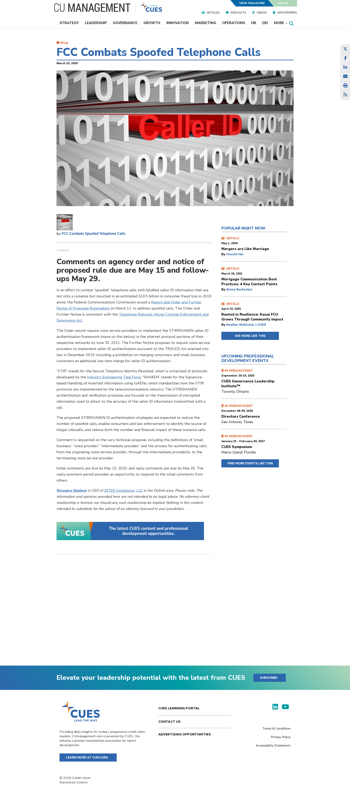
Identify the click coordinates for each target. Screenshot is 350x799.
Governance (125, 23)
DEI (265, 23)
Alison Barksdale (239, 289)
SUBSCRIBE (268, 678)
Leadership (96, 23)
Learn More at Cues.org (87, 757)
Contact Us (169, 721)
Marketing (205, 23)
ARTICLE (245, 243)
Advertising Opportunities (184, 734)
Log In (283, 3)
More (279, 23)
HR (253, 23)
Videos (262, 13)
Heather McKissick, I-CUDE (246, 325)
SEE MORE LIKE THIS (250, 336)
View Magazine (252, 3)
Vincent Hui (234, 254)
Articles (213, 13)
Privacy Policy (280, 737)
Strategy (69, 23)
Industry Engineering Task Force (114, 377)
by (223, 254)
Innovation (177, 23)
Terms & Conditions (276, 729)
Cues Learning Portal (179, 708)
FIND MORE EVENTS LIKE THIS (250, 463)
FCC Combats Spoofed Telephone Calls (93, 233)
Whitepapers (287, 13)
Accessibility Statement (273, 746)
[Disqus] (134, 613)
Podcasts (238, 13)
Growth (151, 23)
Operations (233, 23)
